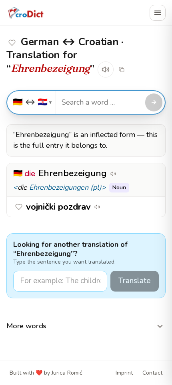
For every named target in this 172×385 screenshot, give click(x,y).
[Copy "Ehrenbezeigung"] (121, 69)
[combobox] (99, 102)
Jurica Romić (67, 373)
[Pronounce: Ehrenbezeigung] (106, 69)
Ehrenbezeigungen (58, 187)
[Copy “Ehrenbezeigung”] (124, 174)
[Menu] (158, 13)
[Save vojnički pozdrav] (12, 42)
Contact (152, 373)
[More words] (160, 326)
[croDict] (25, 12)
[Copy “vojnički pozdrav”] (108, 207)
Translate (134, 281)
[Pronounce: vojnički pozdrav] (97, 207)
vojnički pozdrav (58, 206)
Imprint (124, 373)
